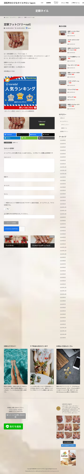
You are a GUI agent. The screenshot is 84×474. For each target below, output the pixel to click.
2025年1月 (63, 204)
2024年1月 (63, 244)
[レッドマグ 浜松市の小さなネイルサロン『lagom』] (60, 435)
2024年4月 (63, 234)
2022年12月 (63, 287)
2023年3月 (63, 277)
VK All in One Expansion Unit (52, 471)
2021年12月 (63, 327)
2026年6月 (63, 147)
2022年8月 (63, 301)
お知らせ (62, 118)
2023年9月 (63, 257)
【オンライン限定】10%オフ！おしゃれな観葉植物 (19, 111)
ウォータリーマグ (74, 65)
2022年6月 (63, 307)
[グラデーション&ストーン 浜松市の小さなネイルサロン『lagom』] (60, 427)
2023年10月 (63, 254)
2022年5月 (63, 311)
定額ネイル (15, 142)
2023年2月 (63, 281)
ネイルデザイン (64, 121)
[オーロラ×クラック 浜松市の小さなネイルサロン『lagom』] (76, 427)
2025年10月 (63, 174)
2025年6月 (63, 187)
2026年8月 (63, 140)
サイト (6, 194)
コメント (7, 157)
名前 (6, 177)
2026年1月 (63, 163)
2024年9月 (63, 217)
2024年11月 (63, 210)
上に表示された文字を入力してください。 (16, 214)
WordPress (33, 471)
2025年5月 (63, 190)
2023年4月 (63, 274)
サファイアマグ (73, 89)
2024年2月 (63, 240)
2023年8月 (63, 260)
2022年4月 (63, 314)
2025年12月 (63, 167)
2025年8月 (63, 180)
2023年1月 (63, 284)
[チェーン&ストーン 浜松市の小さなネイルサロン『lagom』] (68, 435)
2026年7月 (63, 143)
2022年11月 (63, 291)
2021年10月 (63, 334)
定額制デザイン (64, 131)
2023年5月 (63, 270)
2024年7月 (63, 224)
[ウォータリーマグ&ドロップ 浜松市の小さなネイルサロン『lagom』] (68, 427)
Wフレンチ (72, 97)
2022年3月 (63, 317)
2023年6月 (63, 267)
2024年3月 (63, 237)
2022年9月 (63, 297)
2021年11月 (63, 331)
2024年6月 (63, 227)
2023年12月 (63, 247)
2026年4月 (63, 153)
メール (6, 185)
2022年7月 (63, 304)
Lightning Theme (41, 471)
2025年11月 (63, 170)
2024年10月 (63, 214)
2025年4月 (63, 194)
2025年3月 (63, 197)
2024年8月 (63, 220)
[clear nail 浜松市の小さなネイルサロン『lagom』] (68, 419)
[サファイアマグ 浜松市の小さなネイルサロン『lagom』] (76, 419)
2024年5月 (63, 230)
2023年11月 (63, 250)
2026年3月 (63, 157)
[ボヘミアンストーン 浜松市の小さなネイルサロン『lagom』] (60, 419)
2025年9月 (63, 177)
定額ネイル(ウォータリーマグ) (74, 105)
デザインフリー (65, 124)
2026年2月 (63, 160)
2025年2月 (63, 200)
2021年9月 (63, 337)
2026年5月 (63, 150)
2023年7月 (63, 264)
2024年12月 (63, 207)
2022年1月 (63, 324)
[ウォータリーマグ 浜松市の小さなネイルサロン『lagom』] (76, 435)
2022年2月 (63, 321)
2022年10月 (63, 294)
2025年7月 (63, 183)
